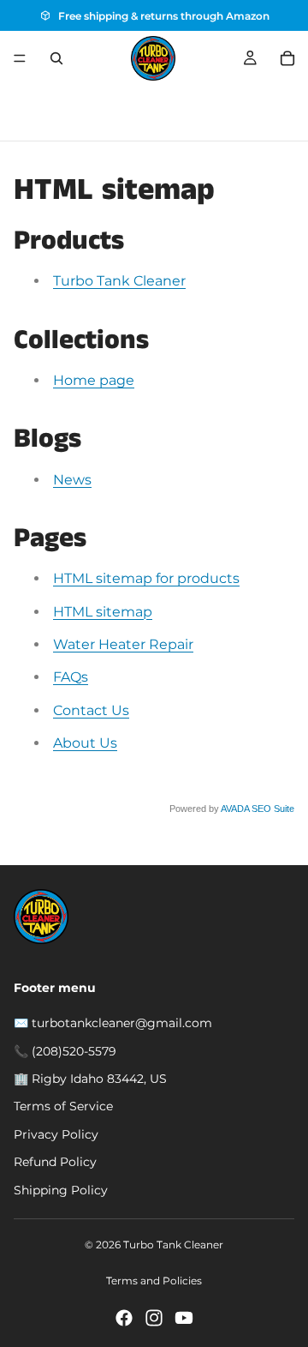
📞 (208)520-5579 (65, 1051)
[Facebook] (124, 1318)
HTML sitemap (102, 612)
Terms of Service (63, 1106)
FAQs (70, 677)
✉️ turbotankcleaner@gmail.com (113, 1023)
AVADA (235, 808)
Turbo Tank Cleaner (119, 281)
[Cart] (287, 58)
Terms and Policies (154, 1280)
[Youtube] (184, 1318)
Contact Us (91, 710)
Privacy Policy (56, 1134)
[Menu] (19, 58)
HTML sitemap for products (146, 578)
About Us (85, 743)
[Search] (56, 58)
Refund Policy (55, 1162)
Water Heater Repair (123, 644)
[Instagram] (154, 1318)
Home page (93, 380)
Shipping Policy (61, 1190)
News (72, 480)
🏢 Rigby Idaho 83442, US (90, 1078)
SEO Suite (273, 808)
